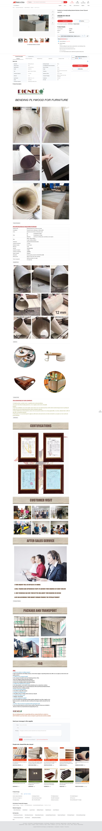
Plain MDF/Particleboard (55, 797)
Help (70, 5)
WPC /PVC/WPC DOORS (36, 799)
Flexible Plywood (36, 7)
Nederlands (53, 824)
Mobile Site (74, 823)
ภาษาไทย (68, 824)
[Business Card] (87, 61)
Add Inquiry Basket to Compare (34, 44)
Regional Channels (63, 823)
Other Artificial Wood (17, 809)
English (26, 824)
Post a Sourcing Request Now (42, 739)
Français (37, 824)
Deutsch (49, 824)
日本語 (63, 824)
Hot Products (25, 823)
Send (21, 739)
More (14, 819)
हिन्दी (65, 824)
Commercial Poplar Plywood (18, 817)
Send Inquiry (65, 21)
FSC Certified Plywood (73, 796)
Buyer (65, 5)
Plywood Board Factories (39, 815)
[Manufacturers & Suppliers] (18, 2)
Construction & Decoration (19, 7)
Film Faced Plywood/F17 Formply (75, 799)
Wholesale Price (52, 823)
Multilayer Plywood (40, 809)
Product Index (69, 823)
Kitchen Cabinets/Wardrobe (17, 796)
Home (14, 7)
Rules (88, 5)
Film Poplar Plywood (70, 815)
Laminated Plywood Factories (51, 815)
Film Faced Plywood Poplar (80, 815)
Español (29, 824)
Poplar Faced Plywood (61, 815)
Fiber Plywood (27, 817)
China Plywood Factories (29, 815)
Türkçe (72, 824)
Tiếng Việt (75, 824)
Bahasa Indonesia (80, 824)
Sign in (88, 2)
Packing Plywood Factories (18, 815)
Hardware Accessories (54, 799)
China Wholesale (46, 823)
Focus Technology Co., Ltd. (44, 826)
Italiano (46, 824)
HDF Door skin (72, 797)
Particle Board (25, 809)
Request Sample (76, 23)
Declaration (62, 826)
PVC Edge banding (16, 799)
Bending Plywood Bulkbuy (36, 817)
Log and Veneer (32, 809)
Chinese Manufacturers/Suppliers (38, 823)
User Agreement (57, 826)
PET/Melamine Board (54, 796)
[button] (66, 59)
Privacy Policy (67, 826)
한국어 (60, 824)
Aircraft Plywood (56, 809)
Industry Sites (58, 823)
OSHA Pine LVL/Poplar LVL (17, 797)
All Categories (16, 5)
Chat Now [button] (82, 21)
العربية (57, 824)
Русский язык (42, 824)
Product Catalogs (28, 793)
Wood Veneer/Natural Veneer (36, 797)
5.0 (76, 58)
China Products (30, 823)
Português (33, 824)
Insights (78, 823)
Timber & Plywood (27, 7)
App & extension (76, 5)
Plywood (32, 7)
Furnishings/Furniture (35, 796)
